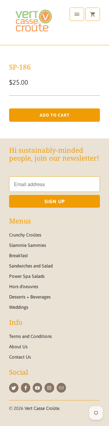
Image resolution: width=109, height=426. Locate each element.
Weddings (18, 307)
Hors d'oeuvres (23, 286)
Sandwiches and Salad (31, 265)
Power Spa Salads (27, 276)
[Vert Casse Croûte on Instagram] (49, 388)
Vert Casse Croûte (42, 408)
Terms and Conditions (30, 336)
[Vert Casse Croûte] (33, 25)
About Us (18, 346)
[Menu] (77, 14)
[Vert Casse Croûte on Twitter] (13, 388)
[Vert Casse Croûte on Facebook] (25, 388)
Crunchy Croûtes (25, 234)
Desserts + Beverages (30, 296)
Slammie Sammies (27, 245)
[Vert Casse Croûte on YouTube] (37, 388)
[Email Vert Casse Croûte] (61, 388)
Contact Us (20, 357)
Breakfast (18, 255)
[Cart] (92, 14)
